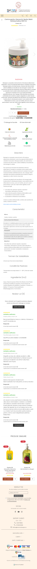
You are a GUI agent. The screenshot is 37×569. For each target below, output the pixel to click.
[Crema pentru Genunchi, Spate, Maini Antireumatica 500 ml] (18, 52)
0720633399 (19, 525)
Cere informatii (26, 122)
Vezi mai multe (18, 425)
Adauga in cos (23, 113)
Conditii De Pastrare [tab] (18, 266)
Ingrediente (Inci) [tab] (18, 277)
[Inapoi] (1, 20)
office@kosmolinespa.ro (19, 527)
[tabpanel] (18, 52)
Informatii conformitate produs (12, 204)
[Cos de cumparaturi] (31, 15)
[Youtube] (18, 511)
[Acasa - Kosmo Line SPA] (18, 5)
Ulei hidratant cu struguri (27, 469)
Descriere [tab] (18, 153)
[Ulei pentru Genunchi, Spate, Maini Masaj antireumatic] (10, 453)
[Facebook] (15, 511)
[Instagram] (21, 511)
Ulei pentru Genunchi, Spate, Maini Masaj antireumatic (10, 470)
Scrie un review (18, 307)
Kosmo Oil (18, 23)
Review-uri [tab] (18, 294)
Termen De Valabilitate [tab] (18, 256)
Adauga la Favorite (11, 122)
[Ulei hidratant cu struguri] (27, 453)
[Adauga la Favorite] (15, 479)
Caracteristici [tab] (18, 209)
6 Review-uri (22, 25)
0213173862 (19, 523)
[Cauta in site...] (35, 15)
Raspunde (6, 324)
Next (34, 54)
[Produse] (2, 16)
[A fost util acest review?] (17, 326)
